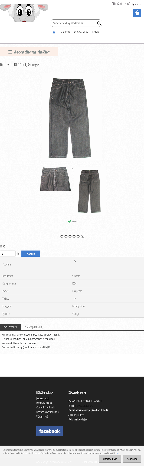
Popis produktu (10, 327)
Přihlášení (117, 3)
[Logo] (24, 13)
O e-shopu (65, 31)
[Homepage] (54, 31)
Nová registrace (133, 3)
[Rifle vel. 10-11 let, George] (72, 74)
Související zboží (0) (34, 327)
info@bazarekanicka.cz (85, 406)
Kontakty (95, 31)
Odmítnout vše (110, 459)
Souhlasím (132, 459)
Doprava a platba (81, 31)
